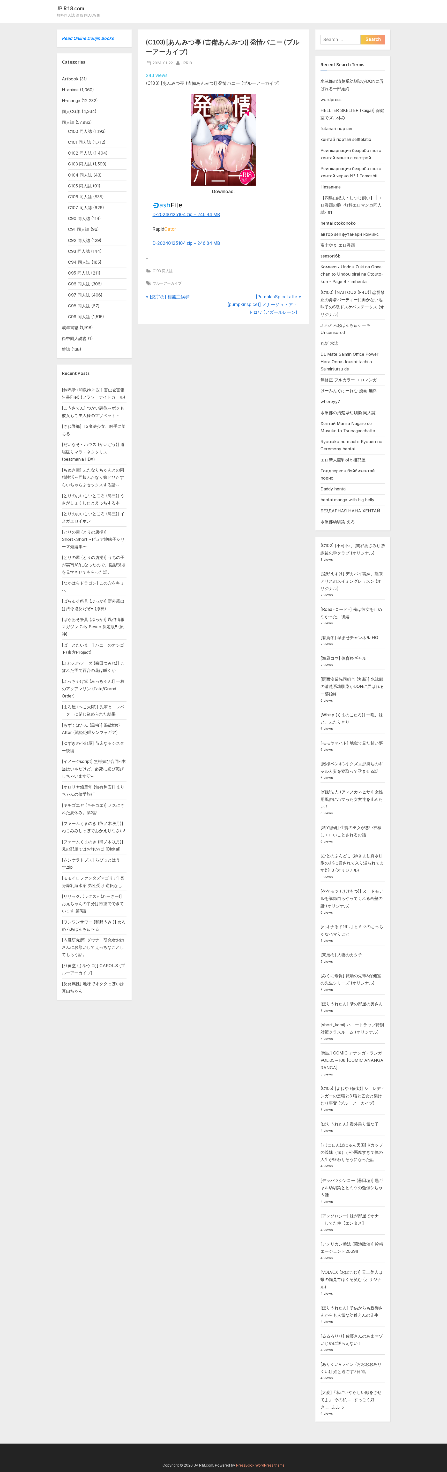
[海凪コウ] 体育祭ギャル (343, 658)
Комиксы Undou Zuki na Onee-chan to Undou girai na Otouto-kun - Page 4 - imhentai (352, 274)
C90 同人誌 (79, 218)
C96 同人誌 (79, 283)
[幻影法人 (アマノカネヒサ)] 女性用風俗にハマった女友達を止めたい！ (352, 799)
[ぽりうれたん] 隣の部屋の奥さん (352, 1003)
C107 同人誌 (80, 207)
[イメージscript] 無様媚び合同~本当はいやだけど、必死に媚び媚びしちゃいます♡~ (94, 769)
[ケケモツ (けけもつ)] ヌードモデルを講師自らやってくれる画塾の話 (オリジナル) (352, 898)
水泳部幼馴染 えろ (338, 521)
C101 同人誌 (79, 142)
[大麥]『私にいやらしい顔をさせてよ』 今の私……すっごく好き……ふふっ (351, 1400)
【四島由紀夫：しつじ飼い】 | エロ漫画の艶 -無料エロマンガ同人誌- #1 (351, 205)
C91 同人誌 (78, 229)
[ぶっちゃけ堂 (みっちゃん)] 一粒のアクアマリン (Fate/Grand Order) (93, 689)
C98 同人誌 (79, 305)
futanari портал (336, 128)
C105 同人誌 (80, 185)
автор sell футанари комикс (350, 234)
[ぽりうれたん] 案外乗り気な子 (350, 1124)
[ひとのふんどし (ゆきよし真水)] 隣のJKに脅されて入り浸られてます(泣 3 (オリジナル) (352, 863)
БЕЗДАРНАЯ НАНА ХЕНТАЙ (350, 510)
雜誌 (66, 349)
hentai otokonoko (338, 223)
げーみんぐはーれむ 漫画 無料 (349, 390)
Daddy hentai (333, 488)
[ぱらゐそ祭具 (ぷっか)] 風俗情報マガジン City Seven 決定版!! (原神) (93, 627)
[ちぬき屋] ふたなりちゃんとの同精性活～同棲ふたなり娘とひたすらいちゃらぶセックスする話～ (93, 477)
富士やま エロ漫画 (338, 245)
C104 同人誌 (80, 175)
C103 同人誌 (163, 271)
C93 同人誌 (79, 251)
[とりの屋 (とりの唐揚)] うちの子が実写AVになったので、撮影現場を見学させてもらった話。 (93, 565)
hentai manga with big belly (347, 499)
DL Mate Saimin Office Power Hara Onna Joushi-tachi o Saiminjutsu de (349, 361)
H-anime (70, 89)
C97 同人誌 (79, 295)
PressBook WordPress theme (260, 1465)
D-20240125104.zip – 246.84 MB (186, 214)
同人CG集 (71, 111)
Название (331, 186)
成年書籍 (70, 327)
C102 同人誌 (80, 153)
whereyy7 (330, 401)
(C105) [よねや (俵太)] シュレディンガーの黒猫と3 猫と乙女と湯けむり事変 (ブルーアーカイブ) (353, 1096)
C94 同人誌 (79, 262)
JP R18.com (70, 8)
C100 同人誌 (80, 131)
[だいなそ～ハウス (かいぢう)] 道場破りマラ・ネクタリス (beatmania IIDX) (93, 452)
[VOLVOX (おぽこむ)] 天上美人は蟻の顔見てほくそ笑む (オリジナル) (352, 1279)
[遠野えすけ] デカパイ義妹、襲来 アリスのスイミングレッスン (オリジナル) (352, 581)
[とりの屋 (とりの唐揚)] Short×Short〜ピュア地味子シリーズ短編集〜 (93, 539)
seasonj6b (330, 256)
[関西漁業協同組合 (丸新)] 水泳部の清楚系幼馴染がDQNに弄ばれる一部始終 (352, 686)
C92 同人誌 (79, 240)
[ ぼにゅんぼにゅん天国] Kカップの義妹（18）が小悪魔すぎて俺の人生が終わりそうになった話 (352, 1152)
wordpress (331, 99)
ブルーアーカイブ (167, 283)
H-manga (71, 100)
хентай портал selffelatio (346, 139)
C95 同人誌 (79, 273)
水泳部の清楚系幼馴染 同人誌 (348, 412)
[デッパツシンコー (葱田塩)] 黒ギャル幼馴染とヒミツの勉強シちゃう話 (352, 1188)
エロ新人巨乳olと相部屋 (343, 459)
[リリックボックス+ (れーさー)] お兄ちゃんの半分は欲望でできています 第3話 (93, 904)
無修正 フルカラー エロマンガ (349, 379)
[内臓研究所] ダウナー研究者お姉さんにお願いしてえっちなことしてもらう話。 (93, 947)
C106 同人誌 (80, 196)
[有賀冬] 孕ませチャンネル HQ (349, 637)
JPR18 (187, 62)
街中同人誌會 (74, 338)
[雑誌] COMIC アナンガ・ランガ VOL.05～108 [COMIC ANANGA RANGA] (352, 1060)
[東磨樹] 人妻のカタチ (341, 954)
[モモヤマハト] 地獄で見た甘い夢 (352, 743)
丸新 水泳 (329, 343)
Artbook (70, 78)
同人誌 (68, 122)
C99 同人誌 (79, 316)
